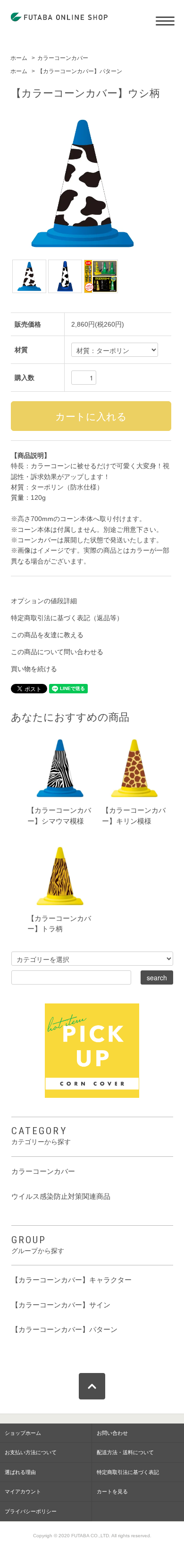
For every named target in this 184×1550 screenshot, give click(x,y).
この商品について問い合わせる (57, 652)
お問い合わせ (112, 1433)
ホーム (18, 58)
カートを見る (112, 1491)
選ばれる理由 (20, 1472)
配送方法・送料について (125, 1452)
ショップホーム (23, 1433)
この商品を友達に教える (47, 635)
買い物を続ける (34, 669)
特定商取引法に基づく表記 (128, 1472)
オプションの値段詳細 (44, 601)
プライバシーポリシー (31, 1511)
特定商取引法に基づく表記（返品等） (67, 618)
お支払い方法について (31, 1452)
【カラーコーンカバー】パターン (79, 71)
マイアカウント (23, 1491)
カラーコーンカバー (62, 58)
